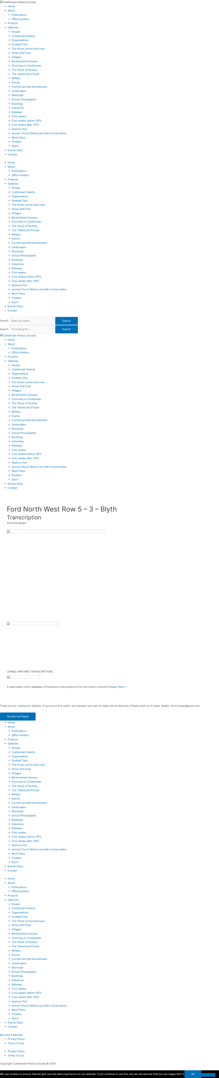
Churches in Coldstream (26, 65)
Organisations (20, 40)
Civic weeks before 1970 (26, 120)
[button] (18, 717)
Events (16, 82)
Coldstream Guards (23, 36)
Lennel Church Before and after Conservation (39, 133)
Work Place (18, 137)
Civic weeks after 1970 (25, 124)
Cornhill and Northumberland (29, 86)
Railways (17, 112)
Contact (12, 154)
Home (11, 6)
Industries (18, 107)
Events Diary (15, 150)
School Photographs (24, 99)
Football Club (20, 44)
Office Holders (20, 19)
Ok (193, 1074)
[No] (208, 1075)
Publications (19, 14)
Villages (16, 57)
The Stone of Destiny (24, 69)
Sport (15, 146)
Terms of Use (16, 1043)
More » (122, 686)
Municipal (17, 95)
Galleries (13, 27)
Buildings (17, 103)
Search (4, 320)
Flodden (17, 141)
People (16, 31)
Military (16, 78)
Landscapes (19, 90)
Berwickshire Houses (24, 61)
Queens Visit (19, 129)
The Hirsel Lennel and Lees (28, 48)
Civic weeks (19, 116)
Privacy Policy (16, 1039)
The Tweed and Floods (25, 74)
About (11, 10)
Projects (13, 23)
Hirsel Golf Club (21, 53)
